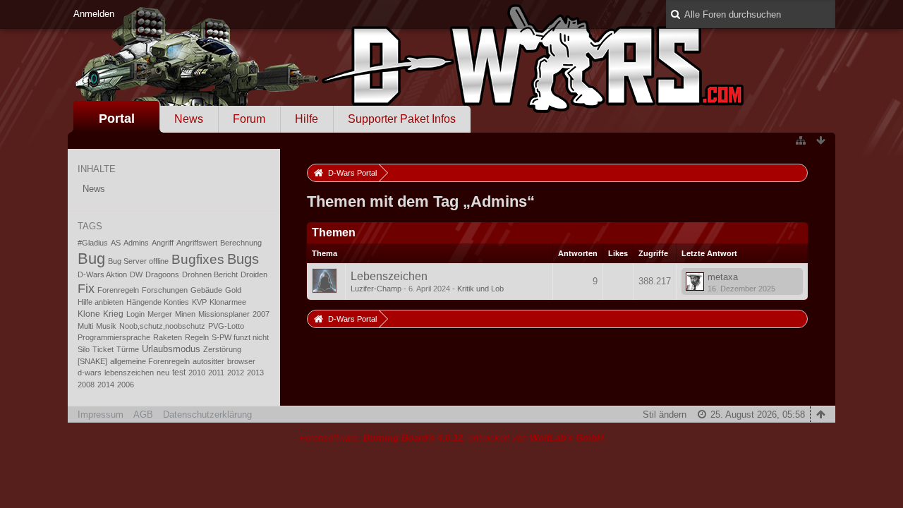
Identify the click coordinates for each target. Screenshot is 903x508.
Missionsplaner (224, 314)
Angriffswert (196, 242)
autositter (208, 361)
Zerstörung (222, 349)
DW (136, 274)
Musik (106, 326)
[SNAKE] (92, 361)
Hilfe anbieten (100, 302)
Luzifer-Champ (376, 288)
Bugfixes (197, 259)
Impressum (100, 414)
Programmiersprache (114, 337)
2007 (261, 314)
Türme (127, 349)
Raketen (167, 337)
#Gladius (93, 242)
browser (241, 361)
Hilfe (306, 119)
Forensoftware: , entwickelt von (451, 438)
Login (135, 314)
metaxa (723, 277)
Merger (159, 314)
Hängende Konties (157, 302)
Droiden (254, 274)
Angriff (163, 242)
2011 (216, 372)
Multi (85, 326)
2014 (105, 384)
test (179, 372)
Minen (185, 314)
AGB (143, 414)
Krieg (113, 314)
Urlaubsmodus (171, 349)
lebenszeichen (129, 372)
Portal (117, 118)
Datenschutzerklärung (207, 414)
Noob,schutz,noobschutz (162, 326)
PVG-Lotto (226, 326)
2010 (196, 372)
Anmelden (93, 13)
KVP (199, 302)
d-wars (90, 372)
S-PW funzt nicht (240, 337)
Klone (89, 314)
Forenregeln (118, 290)
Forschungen (165, 290)
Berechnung (241, 242)
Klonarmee (228, 302)
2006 (125, 384)
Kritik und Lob (480, 288)
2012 (235, 372)
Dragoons (162, 274)
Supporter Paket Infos (402, 119)
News (188, 119)
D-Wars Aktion (102, 274)
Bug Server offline (138, 261)
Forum (249, 119)
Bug (91, 258)
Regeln (197, 337)
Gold (233, 290)
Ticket (103, 349)
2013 (255, 372)
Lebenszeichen (389, 276)
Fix (86, 289)
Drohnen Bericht (210, 274)
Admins (136, 242)
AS (116, 242)
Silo (84, 349)
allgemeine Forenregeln (150, 361)
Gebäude (206, 290)
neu (163, 372)
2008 (86, 384)
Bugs (243, 259)
